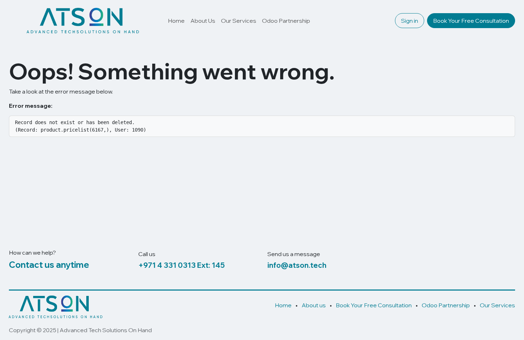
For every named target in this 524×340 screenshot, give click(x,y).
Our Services (497, 305)
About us (314, 305)
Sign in (409, 20)
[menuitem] (176, 21)
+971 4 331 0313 (167, 265)
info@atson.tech (297, 265)
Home (283, 305)
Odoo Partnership (446, 305)
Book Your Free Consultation (471, 20)
